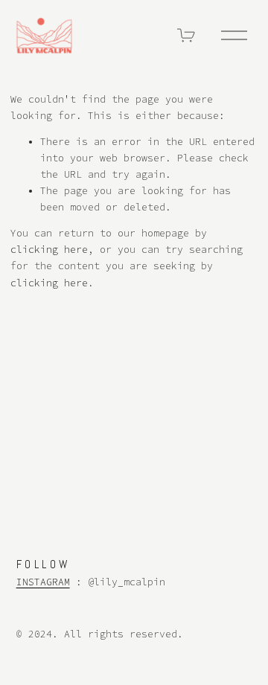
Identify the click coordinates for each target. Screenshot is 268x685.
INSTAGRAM (43, 582)
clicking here (49, 249)
